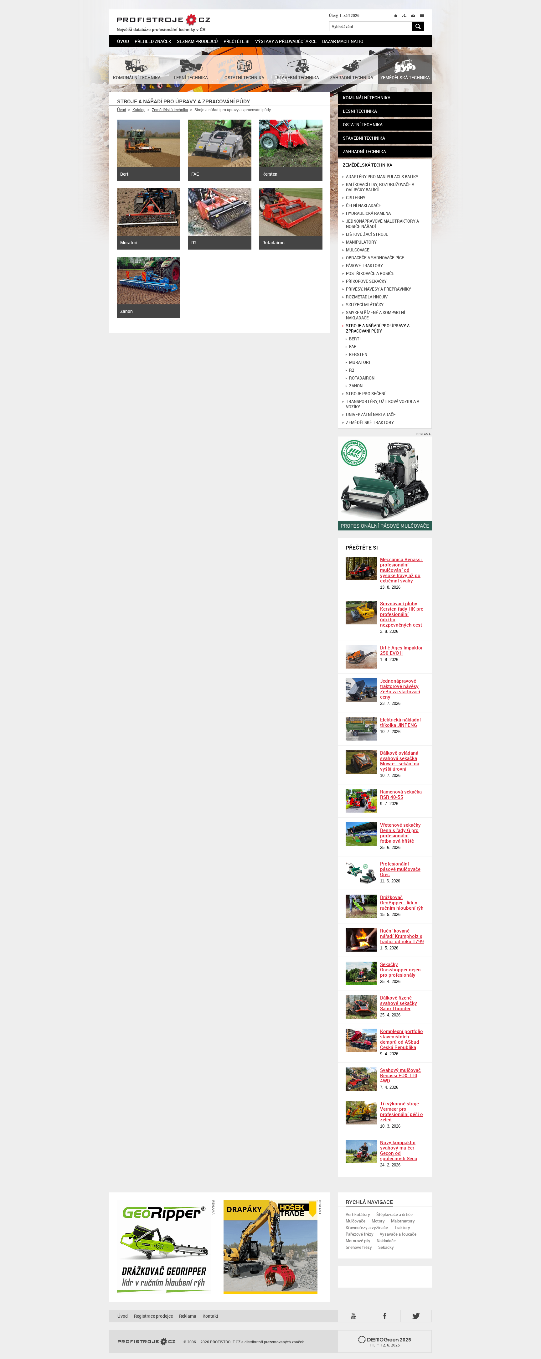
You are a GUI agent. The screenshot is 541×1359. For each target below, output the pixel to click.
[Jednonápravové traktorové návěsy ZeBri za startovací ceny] (361, 690)
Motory (378, 1221)
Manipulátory (361, 242)
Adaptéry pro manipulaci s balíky (382, 176)
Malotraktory (403, 1221)
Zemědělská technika (170, 110)
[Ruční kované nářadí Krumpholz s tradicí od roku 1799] (361, 940)
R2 (351, 370)
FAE (352, 346)
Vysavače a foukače (398, 1234)
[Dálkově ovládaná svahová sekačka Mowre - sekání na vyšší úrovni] (361, 762)
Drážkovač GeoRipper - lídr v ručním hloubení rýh (402, 902)
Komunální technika (366, 98)
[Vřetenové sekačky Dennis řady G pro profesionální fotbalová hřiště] (361, 834)
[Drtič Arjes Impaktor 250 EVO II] (361, 657)
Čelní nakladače (363, 205)
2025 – (390, 1342)
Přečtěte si (237, 41)
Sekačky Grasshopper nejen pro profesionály (400, 969)
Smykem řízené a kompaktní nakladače (375, 315)
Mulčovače (357, 250)
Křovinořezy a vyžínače (367, 1227)
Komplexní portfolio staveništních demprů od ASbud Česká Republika (401, 1039)
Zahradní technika (364, 151)
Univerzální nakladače (371, 414)
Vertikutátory (358, 1214)
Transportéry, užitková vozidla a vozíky (382, 404)
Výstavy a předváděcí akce (286, 41)
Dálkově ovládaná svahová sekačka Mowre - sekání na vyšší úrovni (399, 761)
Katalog (139, 110)
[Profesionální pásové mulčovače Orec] (361, 873)
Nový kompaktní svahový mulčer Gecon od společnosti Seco (398, 1150)
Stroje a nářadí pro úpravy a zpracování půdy (378, 328)
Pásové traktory (364, 265)
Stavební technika (364, 138)
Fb (385, 1316)
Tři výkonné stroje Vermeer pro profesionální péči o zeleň (401, 1111)
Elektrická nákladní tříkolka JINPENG (400, 722)
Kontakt (210, 1316)
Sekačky (386, 1247)
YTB (355, 1316)
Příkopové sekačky (366, 281)
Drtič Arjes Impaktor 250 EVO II (401, 650)
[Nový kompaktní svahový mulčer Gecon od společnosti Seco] (361, 1151)
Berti (355, 339)
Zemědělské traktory (370, 422)
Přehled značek (153, 41)
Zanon (356, 386)
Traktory (402, 1227)
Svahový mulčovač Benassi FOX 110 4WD (400, 1075)
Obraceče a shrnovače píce (375, 258)
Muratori (359, 362)
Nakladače (386, 1240)
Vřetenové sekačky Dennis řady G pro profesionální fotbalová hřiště (400, 833)
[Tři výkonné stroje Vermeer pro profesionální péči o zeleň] (361, 1112)
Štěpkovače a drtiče (394, 1214)
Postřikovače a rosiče (370, 273)
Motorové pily (358, 1240)
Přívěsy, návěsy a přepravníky (378, 289)
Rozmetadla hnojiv (367, 297)
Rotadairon (361, 378)
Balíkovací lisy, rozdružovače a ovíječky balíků (380, 187)
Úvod (123, 41)
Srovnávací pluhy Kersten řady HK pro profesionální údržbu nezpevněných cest (402, 614)
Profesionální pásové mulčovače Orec (400, 868)
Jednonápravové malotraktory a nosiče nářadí (382, 224)
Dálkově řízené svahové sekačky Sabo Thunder (398, 1003)
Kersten (358, 354)
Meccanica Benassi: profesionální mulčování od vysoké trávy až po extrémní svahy (401, 570)
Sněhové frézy (359, 1247)
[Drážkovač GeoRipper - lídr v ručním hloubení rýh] (361, 906)
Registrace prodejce (153, 1316)
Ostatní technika (363, 124)
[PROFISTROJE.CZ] (146, 1342)
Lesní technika (360, 111)
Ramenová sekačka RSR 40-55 (401, 794)
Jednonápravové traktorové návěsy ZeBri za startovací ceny (400, 689)
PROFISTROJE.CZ (163, 20)
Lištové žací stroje (367, 234)
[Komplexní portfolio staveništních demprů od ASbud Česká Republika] (361, 1040)
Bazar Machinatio (342, 41)
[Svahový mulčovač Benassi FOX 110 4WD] (361, 1079)
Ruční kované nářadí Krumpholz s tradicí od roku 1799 (402, 936)
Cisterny (355, 197)
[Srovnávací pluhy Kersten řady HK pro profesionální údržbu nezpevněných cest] (361, 612)
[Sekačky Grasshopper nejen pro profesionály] (361, 973)
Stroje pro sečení (365, 393)
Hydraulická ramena (368, 213)
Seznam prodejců (197, 41)
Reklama (187, 1316)
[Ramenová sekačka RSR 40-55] (361, 801)
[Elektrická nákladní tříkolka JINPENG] (361, 729)
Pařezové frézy (360, 1234)
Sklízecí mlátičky (365, 304)
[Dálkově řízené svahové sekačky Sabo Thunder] (361, 1007)
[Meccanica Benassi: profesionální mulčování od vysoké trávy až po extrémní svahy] (361, 568)
